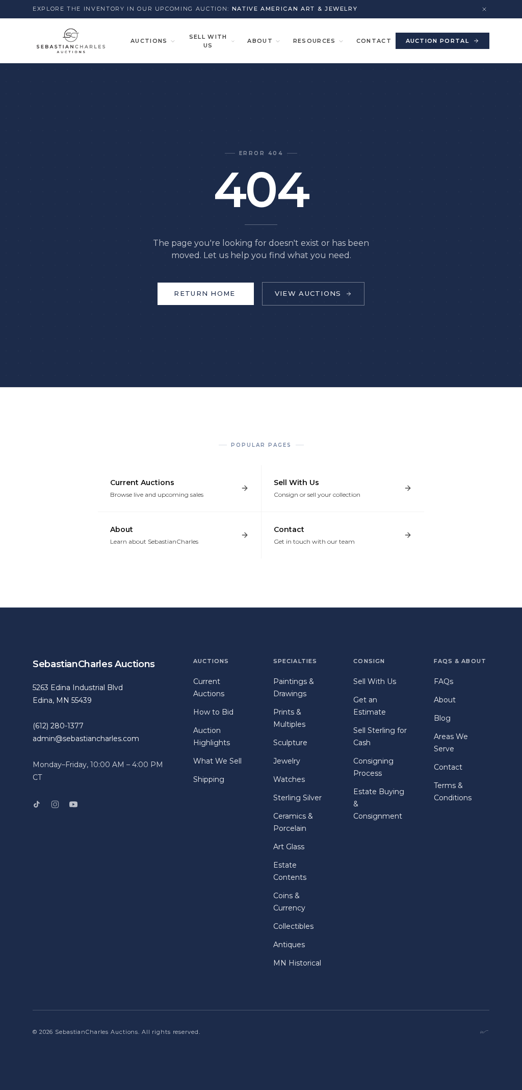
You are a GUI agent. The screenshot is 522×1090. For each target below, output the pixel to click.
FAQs (443, 681)
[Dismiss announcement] (484, 9)
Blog (442, 718)
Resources (314, 40)
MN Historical (297, 963)
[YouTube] (73, 804)
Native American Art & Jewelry (295, 8)
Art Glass (288, 846)
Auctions (149, 40)
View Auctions (308, 293)
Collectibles (293, 926)
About (260, 40)
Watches (289, 779)
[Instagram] (55, 804)
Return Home (204, 293)
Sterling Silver (297, 797)
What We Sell (217, 761)
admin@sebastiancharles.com (86, 738)
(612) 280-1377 (58, 725)
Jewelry (286, 761)
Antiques (289, 944)
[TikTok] (37, 804)
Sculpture (290, 742)
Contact (374, 40)
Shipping (208, 779)
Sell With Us (208, 41)
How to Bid (213, 712)
